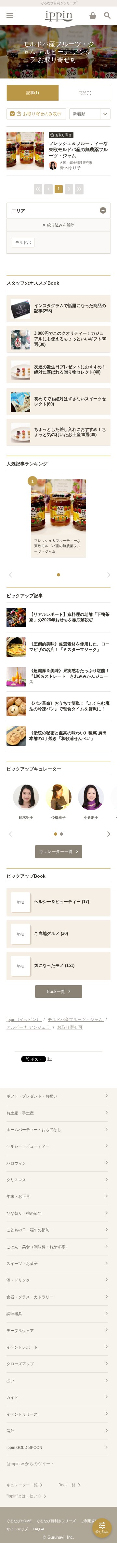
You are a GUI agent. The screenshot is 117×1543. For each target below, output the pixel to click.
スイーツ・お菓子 (22, 1263)
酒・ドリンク (18, 1280)
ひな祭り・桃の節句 (24, 1213)
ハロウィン (16, 1163)
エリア (18, 210)
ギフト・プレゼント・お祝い (31, 1096)
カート (92, 15)
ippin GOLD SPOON (24, 1447)
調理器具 (14, 1313)
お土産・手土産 (20, 1113)
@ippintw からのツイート (30, 1463)
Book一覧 (66, 1485)
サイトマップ (17, 1529)
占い (10, 1381)
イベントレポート (22, 1347)
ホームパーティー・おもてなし (33, 1129)
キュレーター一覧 (22, 1485)
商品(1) (85, 93)
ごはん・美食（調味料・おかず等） (37, 1247)
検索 (107, 15)
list (49, 1059)
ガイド (12, 1397)
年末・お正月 (18, 1196)
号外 (10, 1431)
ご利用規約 (89, 1521)
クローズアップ (20, 1364)
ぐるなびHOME (19, 1521)
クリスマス (16, 1180)
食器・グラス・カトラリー (29, 1297)
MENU (9, 15)
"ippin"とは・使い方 (23, 1496)
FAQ (36, 1529)
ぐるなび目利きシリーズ (56, 1521)
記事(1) (32, 93)
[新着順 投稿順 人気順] (89, 113)
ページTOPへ (58, 1043)
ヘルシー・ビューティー (27, 1146)
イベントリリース (22, 1414)
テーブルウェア (20, 1330)
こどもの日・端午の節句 (27, 1230)
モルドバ (23, 242)
